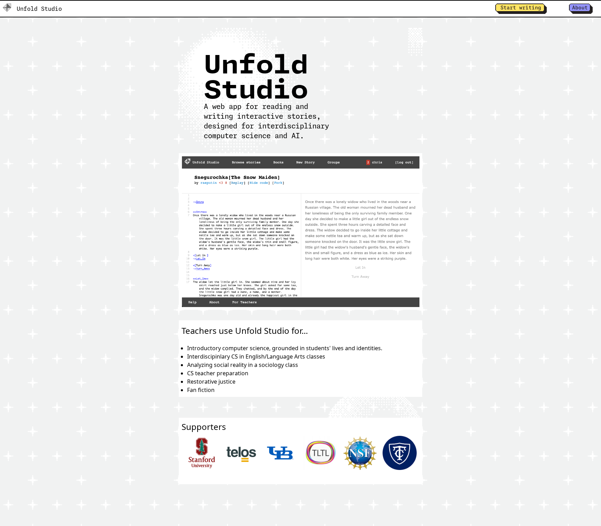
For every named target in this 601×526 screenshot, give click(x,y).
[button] (521, 8)
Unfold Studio (39, 9)
